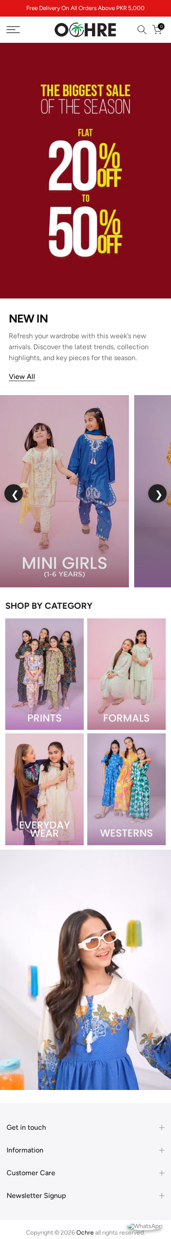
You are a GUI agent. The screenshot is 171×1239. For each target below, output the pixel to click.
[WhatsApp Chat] (144, 1225)
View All (22, 376)
